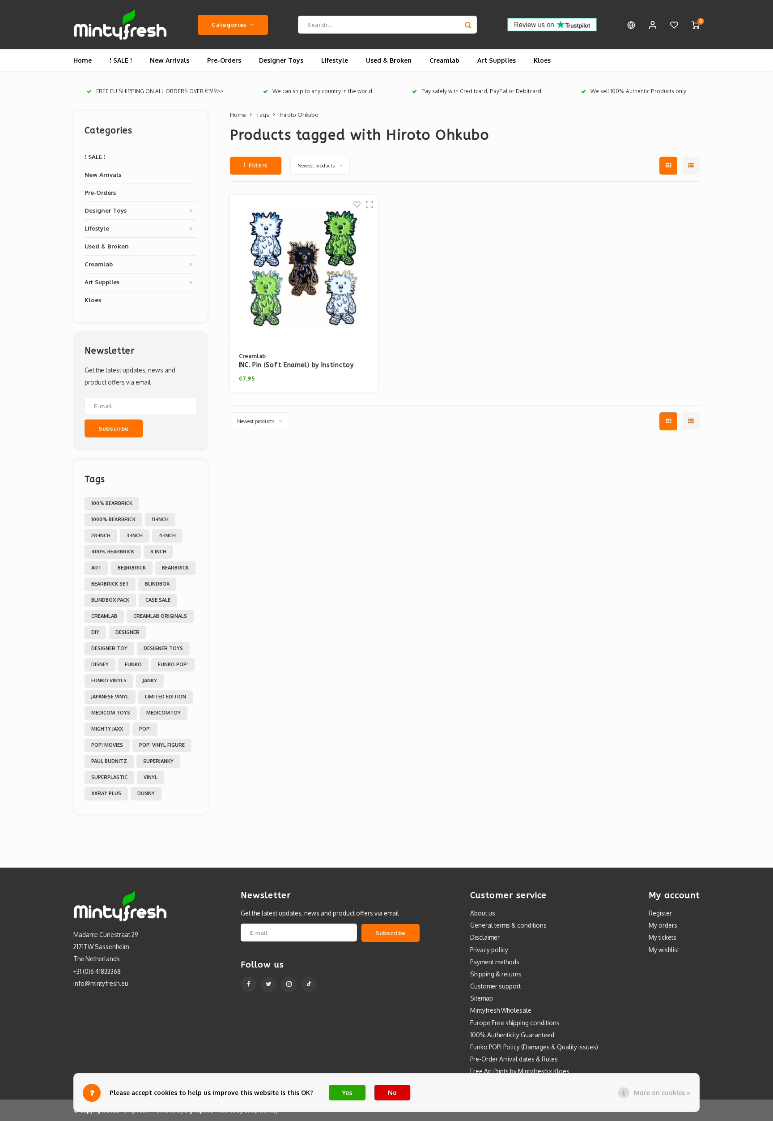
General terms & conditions (508, 925)
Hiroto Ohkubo (299, 114)
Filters (258, 165)
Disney (100, 664)
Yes (347, 1092)
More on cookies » (662, 1092)
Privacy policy (489, 950)
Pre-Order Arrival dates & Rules (514, 1059)
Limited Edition (165, 696)
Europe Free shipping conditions (515, 1023)
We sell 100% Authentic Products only (638, 91)
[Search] (468, 25)
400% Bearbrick (112, 551)
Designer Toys (281, 60)
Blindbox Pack (110, 600)
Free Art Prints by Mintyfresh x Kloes (519, 1071)
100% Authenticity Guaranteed (512, 1035)
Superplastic (109, 777)
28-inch (100, 535)
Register (660, 913)
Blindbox (157, 584)
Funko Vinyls (109, 680)
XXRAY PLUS (106, 793)
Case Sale (157, 600)
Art (96, 568)
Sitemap (481, 998)
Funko (133, 664)
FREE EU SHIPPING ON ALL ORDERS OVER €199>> (159, 91)
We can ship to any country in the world (322, 91)
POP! (145, 729)
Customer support (495, 986)
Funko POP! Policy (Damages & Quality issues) (534, 1047)
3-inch (135, 535)
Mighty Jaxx (107, 729)
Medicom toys (110, 713)
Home (82, 60)
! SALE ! (121, 60)
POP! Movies (107, 745)
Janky (150, 680)
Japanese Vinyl (110, 696)
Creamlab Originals (160, 616)
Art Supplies (496, 60)
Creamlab (444, 60)
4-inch (167, 535)
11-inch (160, 519)
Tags (262, 114)
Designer (127, 632)
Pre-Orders (224, 60)
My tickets (662, 937)
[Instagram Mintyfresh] (289, 985)
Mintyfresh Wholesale (500, 1010)
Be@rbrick (132, 568)
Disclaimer (485, 937)
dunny (146, 793)
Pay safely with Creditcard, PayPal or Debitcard (481, 91)
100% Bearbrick (111, 503)
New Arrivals (169, 60)
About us (482, 913)
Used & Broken (389, 60)
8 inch (158, 551)
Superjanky (158, 761)
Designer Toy (109, 648)
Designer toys (163, 648)
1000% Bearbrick (113, 519)
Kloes (542, 60)
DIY (95, 632)
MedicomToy (163, 713)
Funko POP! (173, 664)
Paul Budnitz (109, 761)
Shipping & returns (496, 974)
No (392, 1092)
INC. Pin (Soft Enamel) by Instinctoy (296, 365)
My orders (663, 925)
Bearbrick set (110, 584)
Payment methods (494, 962)
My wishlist (664, 950)
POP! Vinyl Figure (162, 745)
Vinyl (150, 777)
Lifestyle (334, 60)
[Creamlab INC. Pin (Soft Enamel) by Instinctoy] (304, 269)
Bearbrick (175, 568)
